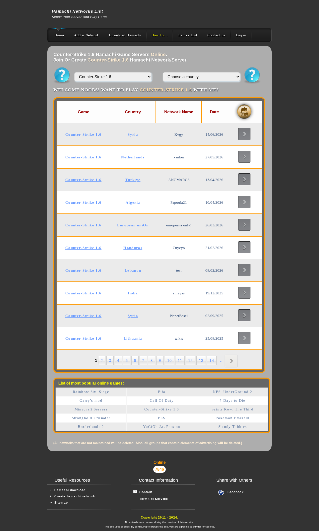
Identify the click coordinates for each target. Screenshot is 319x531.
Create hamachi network (74, 496)
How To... (160, 35)
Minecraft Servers (91, 409)
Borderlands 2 (91, 427)
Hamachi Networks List (77, 11)
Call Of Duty (162, 400)
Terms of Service (150, 499)
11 (180, 360)
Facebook (236, 492)
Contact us (216, 35)
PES (161, 418)
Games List (187, 35)
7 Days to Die (232, 400)
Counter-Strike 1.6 (161, 409)
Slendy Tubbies (232, 427)
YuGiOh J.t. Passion (161, 427)
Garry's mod (91, 400)
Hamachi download (69, 490)
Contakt (145, 492)
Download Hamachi (125, 35)
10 (169, 360)
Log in (241, 35)
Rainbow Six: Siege (91, 392)
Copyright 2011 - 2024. (159, 517)
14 (211, 360)
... (221, 360)
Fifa (161, 392)
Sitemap (61, 502)
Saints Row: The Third (232, 409)
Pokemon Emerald (232, 418)
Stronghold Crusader (91, 418)
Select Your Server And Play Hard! (79, 17)
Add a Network (86, 35)
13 (201, 360)
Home (59, 35)
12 (190, 360)
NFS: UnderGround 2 (232, 392)
